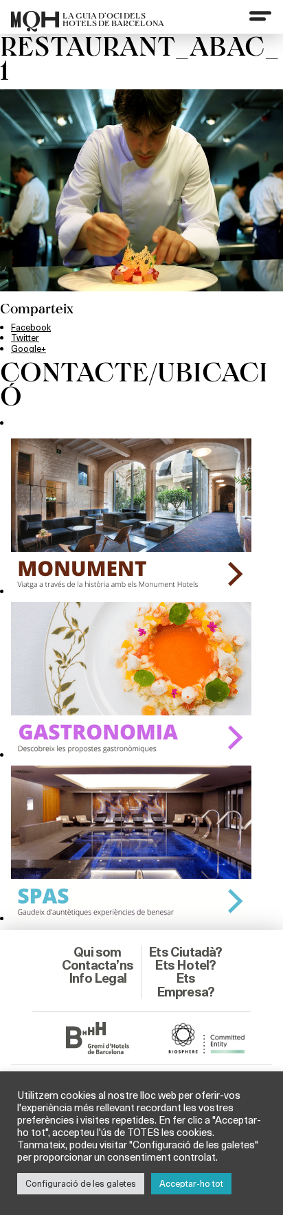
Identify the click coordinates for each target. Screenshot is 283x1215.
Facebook (31, 327)
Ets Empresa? (186, 984)
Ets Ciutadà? (185, 952)
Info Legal (97, 978)
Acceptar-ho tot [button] (191, 1183)
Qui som (97, 952)
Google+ (28, 348)
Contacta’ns (97, 965)
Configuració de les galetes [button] (80, 1183)
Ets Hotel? (185, 965)
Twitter (25, 337)
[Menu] (260, 16)
